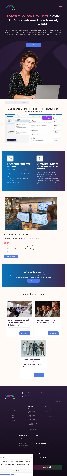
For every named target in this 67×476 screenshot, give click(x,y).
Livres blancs (22, 443)
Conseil (47, 411)
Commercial (58, 393)
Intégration (48, 414)
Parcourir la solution (33, 45)
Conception (45, 467)
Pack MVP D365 (49, 416)
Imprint (12, 474)
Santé (13, 420)
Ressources (23, 436)
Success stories (23, 445)
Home (8, 102)
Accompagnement (50, 409)
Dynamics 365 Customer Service (33, 416)
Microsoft (32, 407)
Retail (13, 418)
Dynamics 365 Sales (33, 409)
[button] (31, 457)
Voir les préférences (21, 471)
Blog (20, 438)
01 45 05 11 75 (29, 396)
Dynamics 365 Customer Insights (33, 412)
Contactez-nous (33, 281)
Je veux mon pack (11, 256)
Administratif (58, 401)
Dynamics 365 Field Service (33, 420)
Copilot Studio (32, 429)
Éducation (15, 413)
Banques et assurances (15, 409)
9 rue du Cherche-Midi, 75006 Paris (35, 393)
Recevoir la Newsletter (25, 448)
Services (14, 102)
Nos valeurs (38, 441)
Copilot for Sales (33, 427)
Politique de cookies (39, 452)
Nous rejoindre (40, 444)
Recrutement (58, 397)
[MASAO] (10, 7)
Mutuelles (14, 415)
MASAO (37, 436)
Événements (22, 441)
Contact (38, 448)
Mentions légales (41, 457)
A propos (37, 438)
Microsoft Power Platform (32, 423)
